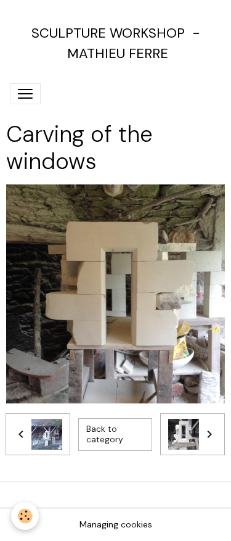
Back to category (104, 434)
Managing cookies (115, 524)
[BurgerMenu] (25, 93)
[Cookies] (25, 516)
